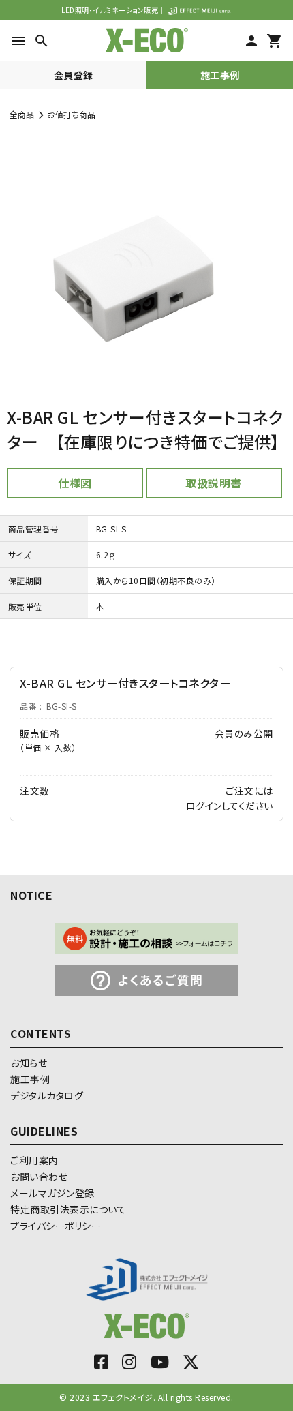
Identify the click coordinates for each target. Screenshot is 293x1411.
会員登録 (73, 75)
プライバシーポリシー (55, 1225)
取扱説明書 (213, 482)
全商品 (22, 114)
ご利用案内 (34, 1160)
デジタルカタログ (46, 1095)
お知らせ (28, 1062)
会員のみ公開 (244, 733)
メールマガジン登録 (52, 1193)
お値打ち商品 (71, 114)
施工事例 (220, 75)
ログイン (204, 806)
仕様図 (75, 482)
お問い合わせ (38, 1176)
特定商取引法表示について (68, 1209)
